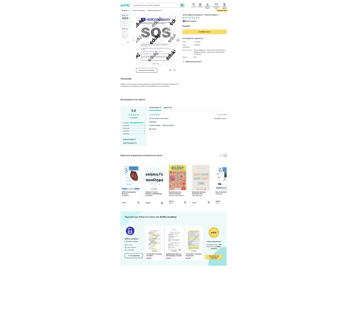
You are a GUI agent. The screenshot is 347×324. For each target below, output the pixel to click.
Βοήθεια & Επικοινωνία (154, 10)
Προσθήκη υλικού (204, 32)
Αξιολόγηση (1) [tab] (155, 107)
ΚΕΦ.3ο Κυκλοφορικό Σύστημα (129, 193)
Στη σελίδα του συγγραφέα (214, 257)
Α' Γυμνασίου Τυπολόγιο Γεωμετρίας (194, 255)
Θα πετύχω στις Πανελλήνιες (160, 118)
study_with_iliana (197, 195)
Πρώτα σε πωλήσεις (139, 10)
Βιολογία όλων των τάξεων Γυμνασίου (175, 193)
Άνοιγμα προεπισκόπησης (146, 70)
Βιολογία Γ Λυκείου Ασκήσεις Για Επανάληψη (153, 193)
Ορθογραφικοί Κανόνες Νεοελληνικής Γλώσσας (174, 255)
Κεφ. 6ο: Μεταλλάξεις (223, 192)
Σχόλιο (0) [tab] (168, 107)
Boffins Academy (190, 21)
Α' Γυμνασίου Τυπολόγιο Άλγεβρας (154, 255)
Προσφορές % (125, 10)
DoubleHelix (125, 195)
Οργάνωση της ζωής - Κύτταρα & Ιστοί (199, 193)
